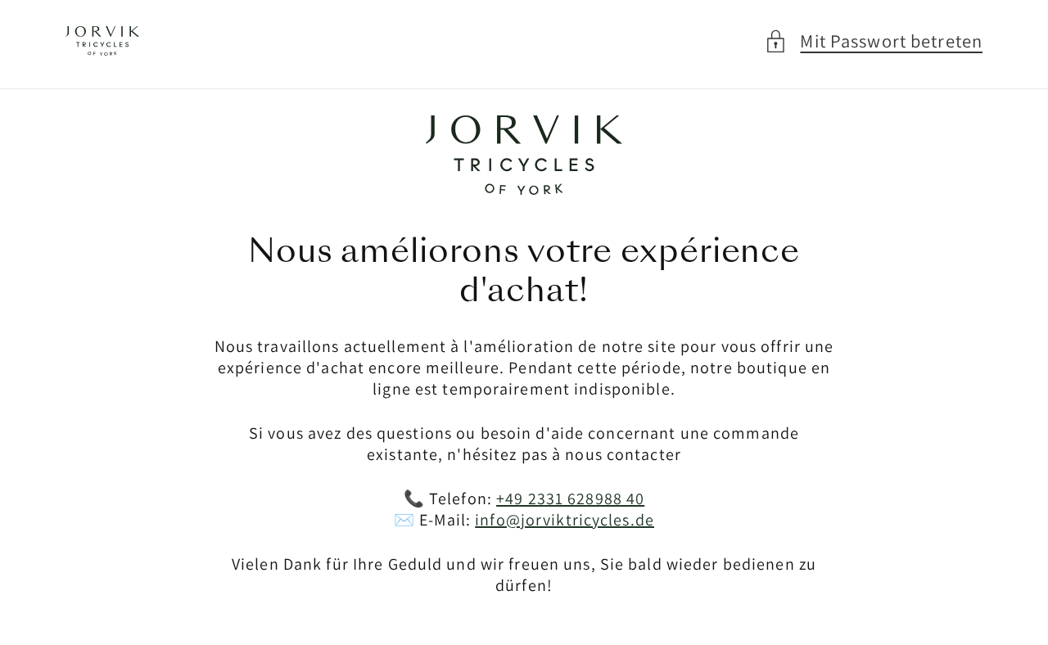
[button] (873, 41)
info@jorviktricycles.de (564, 519)
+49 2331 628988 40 (570, 498)
